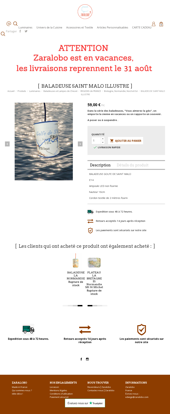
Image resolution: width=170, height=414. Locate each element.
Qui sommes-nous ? (22, 390)
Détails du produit (132, 165)
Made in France (19, 387)
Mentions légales (58, 390)
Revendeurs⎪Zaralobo (99, 387)
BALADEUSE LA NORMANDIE (76, 275)
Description (100, 165)
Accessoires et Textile (79, 27)
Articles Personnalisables (112, 27)
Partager (20, 31)
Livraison (54, 387)
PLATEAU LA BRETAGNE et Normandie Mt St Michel (94, 280)
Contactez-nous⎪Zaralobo (100, 390)
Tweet (26, 31)
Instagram (87, 359)
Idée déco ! (17, 393)
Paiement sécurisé (59, 397)
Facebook (81, 359)
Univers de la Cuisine (49, 27)
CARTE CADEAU (142, 27)
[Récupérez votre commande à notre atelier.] (83, 58)
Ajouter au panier (125, 141)
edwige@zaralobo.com (136, 397)
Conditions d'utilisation (61, 393)
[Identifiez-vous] (154, 23)
